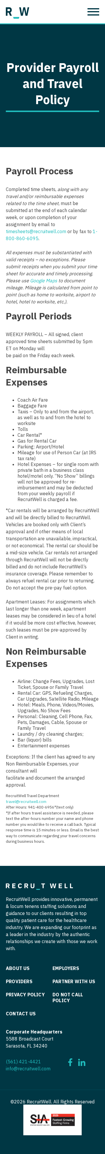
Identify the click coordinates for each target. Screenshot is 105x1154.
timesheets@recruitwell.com (36, 231)
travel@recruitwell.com (26, 801)
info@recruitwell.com (28, 1069)
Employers (65, 968)
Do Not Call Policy (67, 997)
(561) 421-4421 (23, 1061)
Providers (19, 981)
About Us (18, 968)
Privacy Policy (25, 995)
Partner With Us (73, 981)
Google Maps (43, 280)
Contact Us (21, 1014)
